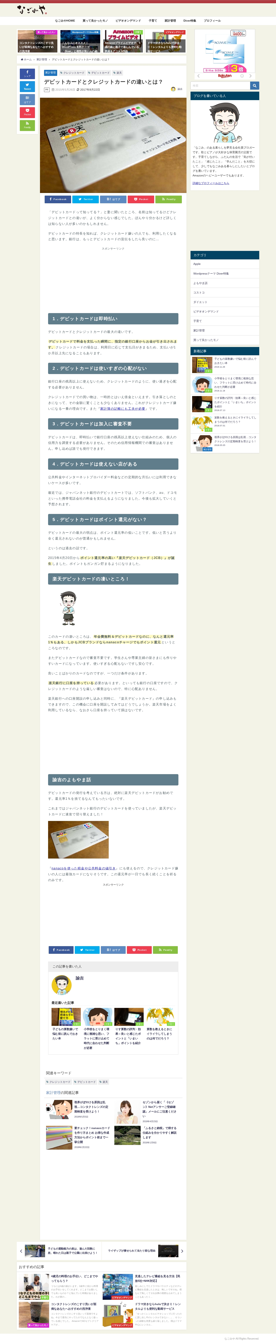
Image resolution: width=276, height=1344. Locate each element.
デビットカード (100, 72)
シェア (27, 76)
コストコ (199, 292)
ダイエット (200, 302)
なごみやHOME (65, 20)
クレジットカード (73, 72)
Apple (197, 263)
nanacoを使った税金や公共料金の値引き (84, 868)
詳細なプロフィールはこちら (211, 183)
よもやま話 (200, 283)
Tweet (27, 89)
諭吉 (180, 89)
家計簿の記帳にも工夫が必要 (122, 408)
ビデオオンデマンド (128, 20)
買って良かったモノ (95, 20)
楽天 (119, 72)
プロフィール (212, 20)
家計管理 (170, 20)
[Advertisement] (80, 279)
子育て (153, 20)
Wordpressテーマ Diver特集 (211, 273)
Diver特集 (189, 20)
